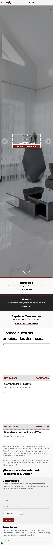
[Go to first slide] (48, 141)
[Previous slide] (5, 141)
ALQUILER (26, 136)
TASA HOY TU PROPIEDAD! (26, 147)
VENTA (26, 139)
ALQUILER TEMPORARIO (26, 143)
